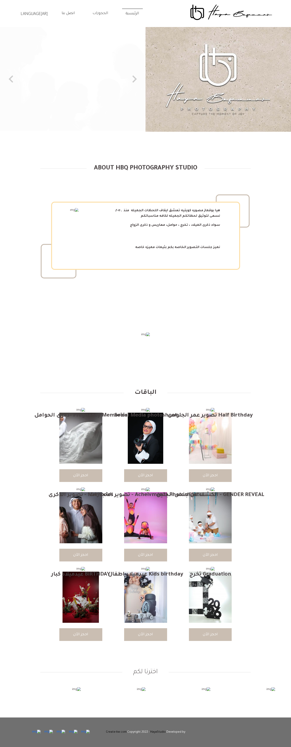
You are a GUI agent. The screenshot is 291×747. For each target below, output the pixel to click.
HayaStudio (158, 732)
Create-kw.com (116, 732)
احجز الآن (210, 476)
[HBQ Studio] (231, 12)
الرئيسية (132, 14)
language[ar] (34, 13)
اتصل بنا (68, 13)
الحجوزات (100, 13)
